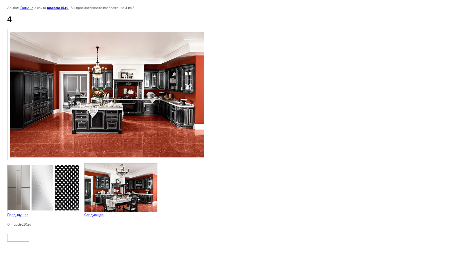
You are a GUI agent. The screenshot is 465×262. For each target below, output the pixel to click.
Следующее (94, 215)
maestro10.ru (58, 8)
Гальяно (26, 8)
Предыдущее (17, 215)
